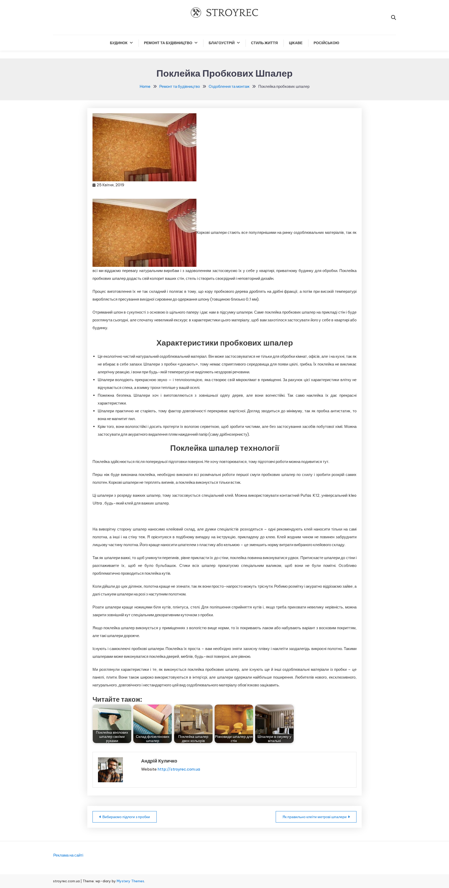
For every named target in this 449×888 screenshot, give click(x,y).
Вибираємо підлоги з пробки (126, 816)
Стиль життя (264, 43)
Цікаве (295, 43)
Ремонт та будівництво (168, 43)
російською (326, 43)
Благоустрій (222, 43)
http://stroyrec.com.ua (178, 769)
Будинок (119, 43)
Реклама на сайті (68, 855)
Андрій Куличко (159, 761)
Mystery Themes (130, 881)
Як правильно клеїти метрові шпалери (314, 816)
